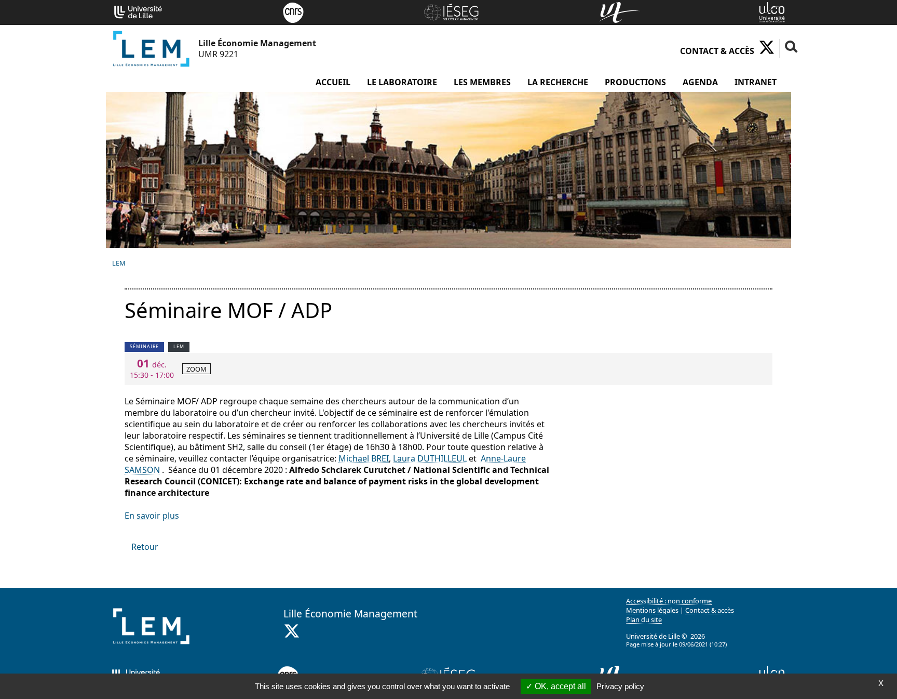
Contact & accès (717, 51)
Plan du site (644, 619)
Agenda (700, 82)
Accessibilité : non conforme (669, 600)
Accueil (333, 82)
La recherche (557, 82)
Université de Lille (653, 636)
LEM (119, 263)
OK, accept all (559, 686)
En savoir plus (152, 515)
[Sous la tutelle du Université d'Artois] (619, 11)
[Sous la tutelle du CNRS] (293, 11)
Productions (635, 82)
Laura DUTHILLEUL (430, 458)
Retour (144, 546)
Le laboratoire (402, 82)
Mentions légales (652, 610)
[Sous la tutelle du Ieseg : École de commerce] (451, 11)
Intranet (756, 82)
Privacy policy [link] (620, 686)
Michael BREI (363, 458)
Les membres (482, 82)
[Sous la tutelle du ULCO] (772, 11)
